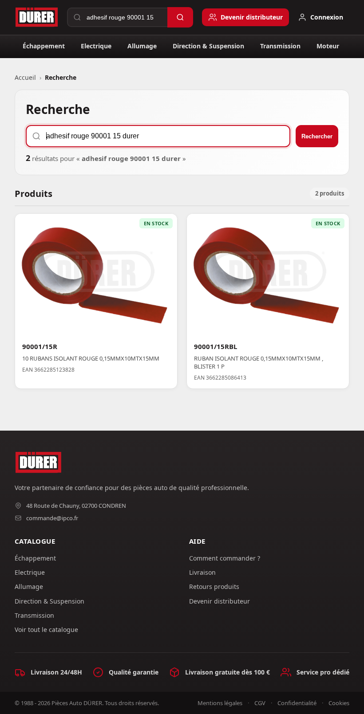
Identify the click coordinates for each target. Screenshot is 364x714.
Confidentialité (297, 703)
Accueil (25, 77)
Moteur (328, 46)
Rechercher (316, 136)
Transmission (280, 46)
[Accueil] (36, 17)
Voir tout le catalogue (46, 629)
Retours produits (214, 586)
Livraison (202, 572)
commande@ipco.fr (52, 518)
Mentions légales (220, 703)
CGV (259, 703)
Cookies (338, 703)
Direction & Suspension (208, 46)
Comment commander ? (224, 558)
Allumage (142, 46)
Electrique (96, 46)
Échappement (44, 46)
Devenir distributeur (219, 601)
